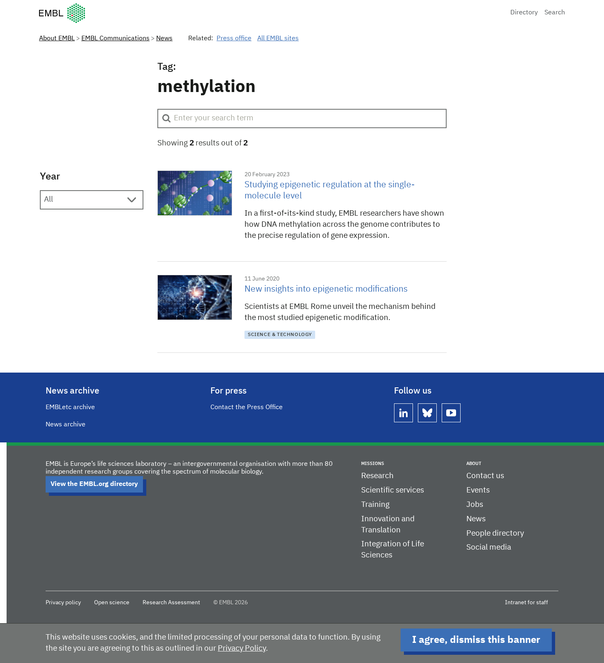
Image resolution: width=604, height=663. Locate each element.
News (164, 38)
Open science (111, 602)
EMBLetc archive (70, 407)
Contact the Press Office (246, 407)
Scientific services (392, 490)
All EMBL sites (278, 38)
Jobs (474, 505)
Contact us (485, 476)
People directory (495, 533)
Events (478, 490)
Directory (524, 12)
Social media (488, 547)
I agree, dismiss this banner (476, 640)
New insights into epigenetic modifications (326, 289)
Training (375, 505)
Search (554, 12)
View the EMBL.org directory (94, 484)
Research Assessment (171, 602)
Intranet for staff (526, 602)
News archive (65, 424)
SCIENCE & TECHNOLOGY (280, 334)
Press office (234, 38)
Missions (372, 463)
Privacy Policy (242, 648)
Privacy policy (63, 602)
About (473, 463)
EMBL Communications (115, 38)
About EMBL (57, 38)
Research (377, 476)
